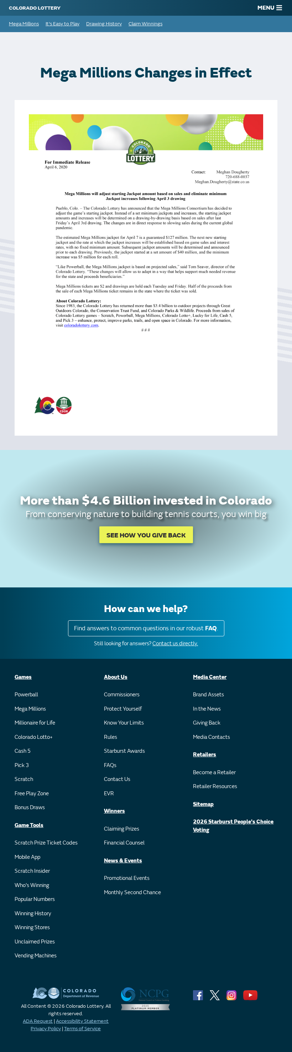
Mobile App (27, 857)
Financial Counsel (124, 843)
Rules (110, 737)
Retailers (204, 754)
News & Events (123, 860)
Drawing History (104, 24)
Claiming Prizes (121, 829)
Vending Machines (36, 955)
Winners (114, 811)
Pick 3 (22, 765)
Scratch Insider (32, 871)
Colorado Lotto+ (34, 737)
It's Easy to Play (62, 24)
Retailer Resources (215, 786)
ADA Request (38, 1021)
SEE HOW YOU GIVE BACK (146, 535)
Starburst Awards (124, 751)
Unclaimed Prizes (35, 941)
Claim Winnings (145, 24)
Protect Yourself (123, 709)
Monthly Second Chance (132, 892)
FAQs (110, 765)
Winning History (33, 913)
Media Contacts (211, 737)
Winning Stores (32, 927)
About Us (115, 677)
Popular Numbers (35, 899)
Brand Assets (208, 694)
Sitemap (203, 804)
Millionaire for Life (35, 723)
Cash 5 (23, 751)
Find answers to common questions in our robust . (146, 628)
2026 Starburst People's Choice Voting (233, 825)
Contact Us (117, 779)
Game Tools (29, 825)
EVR (109, 793)
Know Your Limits (124, 723)
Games (23, 677)
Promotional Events (127, 878)
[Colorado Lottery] (35, 8)
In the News (207, 709)
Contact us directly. (175, 643)
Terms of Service (82, 1029)
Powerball (26, 694)
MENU (266, 7)
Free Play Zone (32, 793)
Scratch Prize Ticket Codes (46, 843)
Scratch (24, 779)
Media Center (209, 677)
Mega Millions (24, 24)
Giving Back (206, 723)
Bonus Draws (30, 807)
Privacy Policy (46, 1029)
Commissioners (122, 694)
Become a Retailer (214, 772)
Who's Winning (32, 885)
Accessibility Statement (82, 1021)
